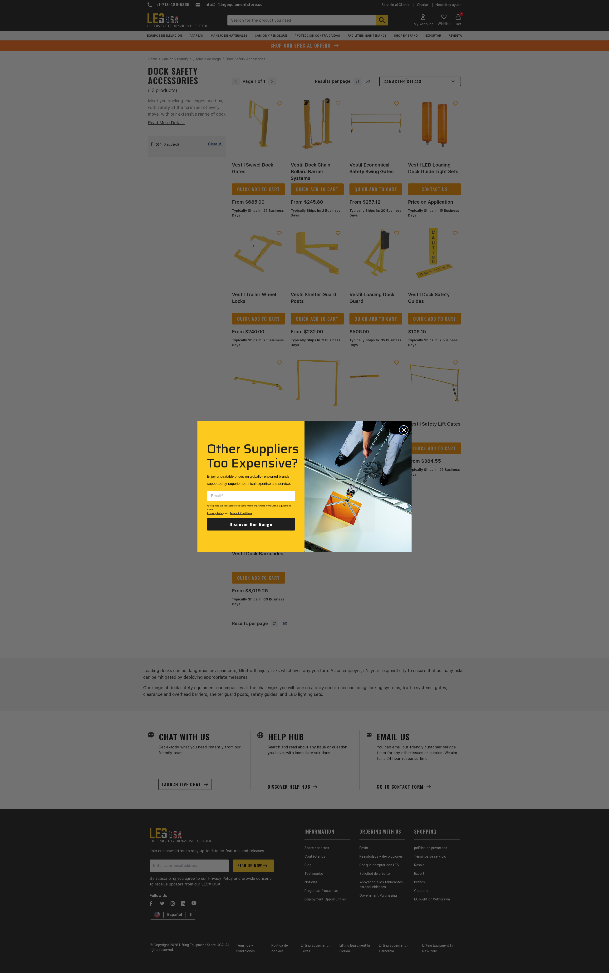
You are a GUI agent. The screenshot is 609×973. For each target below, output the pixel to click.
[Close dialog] (404, 430)
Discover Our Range (251, 524)
